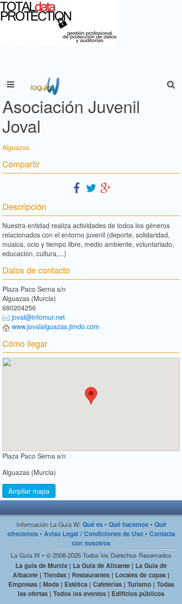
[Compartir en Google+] (105, 187)
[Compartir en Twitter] (91, 187)
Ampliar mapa (28, 491)
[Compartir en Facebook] (76, 187)
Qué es (93, 524)
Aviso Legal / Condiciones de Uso (93, 533)
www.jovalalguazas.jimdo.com (55, 326)
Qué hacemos (128, 524)
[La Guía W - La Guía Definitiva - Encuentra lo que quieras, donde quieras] (44, 84)
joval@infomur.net (38, 317)
